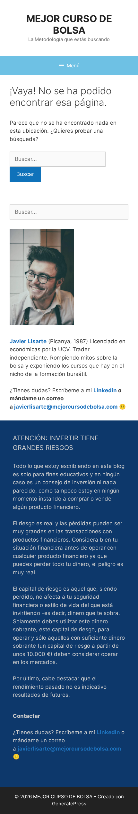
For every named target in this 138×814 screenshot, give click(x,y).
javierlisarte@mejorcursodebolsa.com (66, 406)
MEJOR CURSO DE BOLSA (69, 24)
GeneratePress (69, 804)
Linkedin (105, 390)
